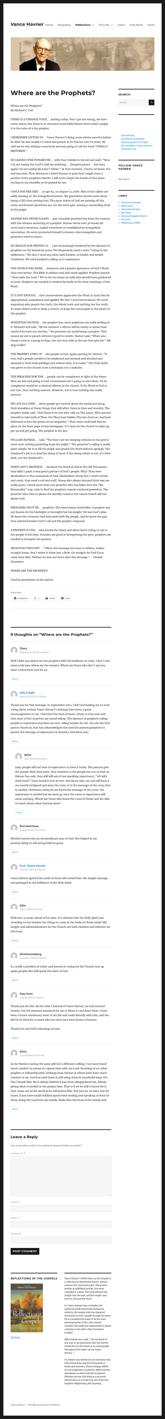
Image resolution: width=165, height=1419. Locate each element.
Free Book (136, 24)
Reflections (83, 24)
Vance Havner (27, 24)
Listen (121, 24)
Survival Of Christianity (133, 139)
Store (150, 24)
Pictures (104, 24)
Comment (18, 1153)
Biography (64, 24)
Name (15, 1202)
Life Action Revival (130, 209)
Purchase (15, 1337)
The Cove (125, 219)
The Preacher (128, 135)
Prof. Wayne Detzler (33, 865)
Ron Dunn (126, 212)
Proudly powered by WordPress (44, 1405)
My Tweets (124, 179)
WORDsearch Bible (130, 223)
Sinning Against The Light (134, 142)
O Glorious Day (128, 149)
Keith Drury (127, 206)
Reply (15, 679)
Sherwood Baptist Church (134, 216)
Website (16, 1233)
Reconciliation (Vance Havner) (137, 145)
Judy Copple (27, 692)
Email (15, 1218)
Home (49, 24)
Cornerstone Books (131, 202)
